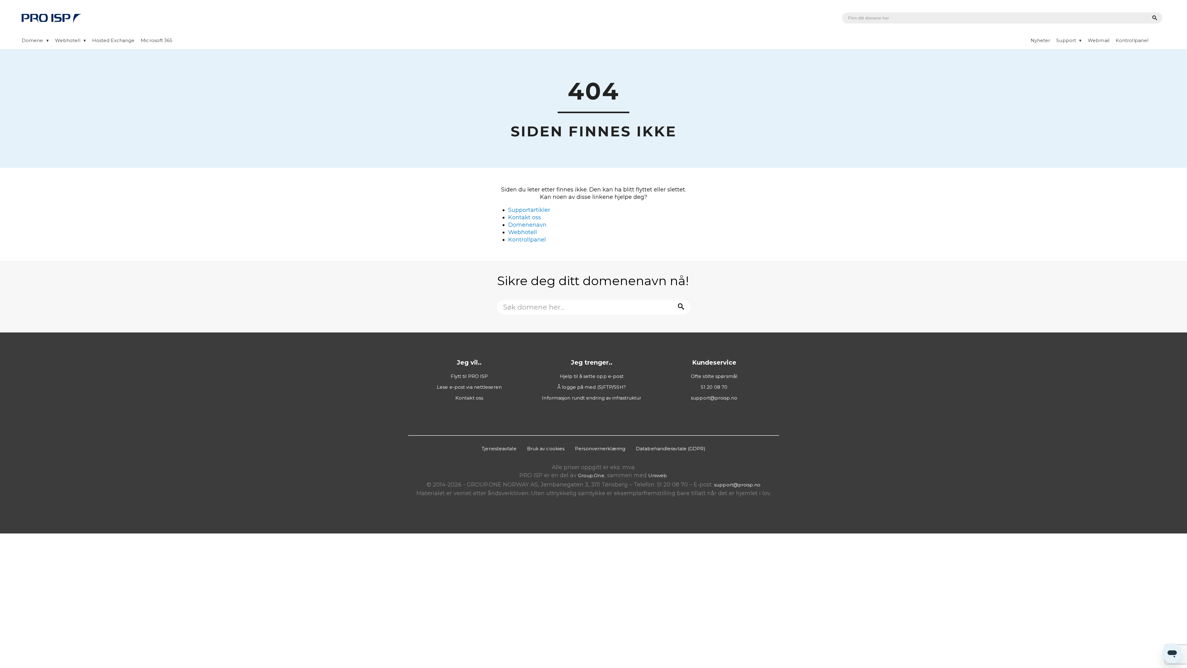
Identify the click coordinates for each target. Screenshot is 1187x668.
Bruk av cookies (546, 449)
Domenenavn (527, 224)
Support (1066, 40)
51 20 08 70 (714, 387)
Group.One (591, 475)
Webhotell (67, 40)
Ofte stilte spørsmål (714, 376)
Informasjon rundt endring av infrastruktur (591, 398)
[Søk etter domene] (1153, 18)
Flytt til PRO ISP (469, 376)
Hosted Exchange (113, 40)
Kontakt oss (524, 217)
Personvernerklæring (600, 449)
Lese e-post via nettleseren (469, 387)
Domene (32, 40)
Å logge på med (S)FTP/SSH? (591, 387)
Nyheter (1040, 40)
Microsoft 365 (156, 40)
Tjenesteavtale (499, 449)
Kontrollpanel (1132, 40)
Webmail (1098, 40)
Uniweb (657, 475)
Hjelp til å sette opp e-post (592, 376)
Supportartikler (529, 210)
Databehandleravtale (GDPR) (670, 449)
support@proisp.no (714, 398)
